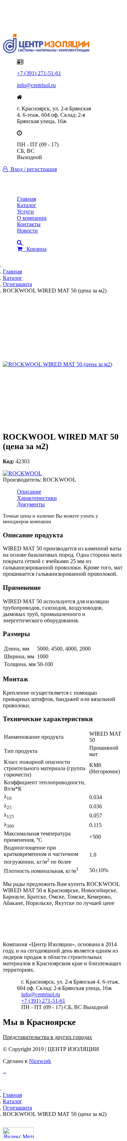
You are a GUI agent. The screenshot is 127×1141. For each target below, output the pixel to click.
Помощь (27, 21)
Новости (27, 231)
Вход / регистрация (32, 169)
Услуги (25, 212)
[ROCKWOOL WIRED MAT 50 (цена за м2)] (63, 364)
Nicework (40, 1061)
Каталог (26, 205)
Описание (29, 492)
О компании (32, 218)
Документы (31, 504)
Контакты (29, 224)
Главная (26, 199)
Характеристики (37, 498)
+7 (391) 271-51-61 (39, 73)
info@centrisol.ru (36, 85)
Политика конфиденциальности (55, 15)
